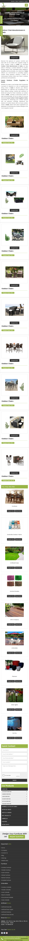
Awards (13, 1)
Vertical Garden (6, 812)
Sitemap (3, 858)
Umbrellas (5, 818)
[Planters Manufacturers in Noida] (14, 665)
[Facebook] (2, 933)
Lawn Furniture (6, 796)
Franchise (1, 19)
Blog (2, 855)
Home (3, 848)
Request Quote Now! (16, 837)
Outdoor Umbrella (6, 887)
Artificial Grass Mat (6, 907)
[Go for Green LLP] (5, 5)
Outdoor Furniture (6, 791)
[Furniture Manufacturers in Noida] (14, 497)
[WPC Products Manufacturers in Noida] (14, 610)
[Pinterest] (7, 933)
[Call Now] (2, 939)
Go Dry (26, 1)
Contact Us (21, 1)
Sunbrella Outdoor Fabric (9, 806)
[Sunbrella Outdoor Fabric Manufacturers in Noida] (14, 525)
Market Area (4, 860)
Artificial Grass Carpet (7, 909)
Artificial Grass (6, 809)
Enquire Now (14, 135)
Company (4, 850)
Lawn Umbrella (5, 892)
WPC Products (6, 815)
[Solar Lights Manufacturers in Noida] (14, 695)
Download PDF (1, 30)
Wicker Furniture (6, 799)
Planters (4, 821)
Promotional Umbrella (7, 897)
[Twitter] (4, 933)
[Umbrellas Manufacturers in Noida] (14, 638)
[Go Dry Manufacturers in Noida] (14, 724)
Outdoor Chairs (7, 138)
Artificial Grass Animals (7, 914)
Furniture (4, 789)
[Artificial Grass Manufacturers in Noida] (14, 553)
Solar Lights (5, 824)
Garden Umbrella (6, 889)
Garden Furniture (6, 794)
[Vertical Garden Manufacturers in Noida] (14, 581)
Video (16, 1)
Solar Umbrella (5, 900)
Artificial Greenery (6, 912)
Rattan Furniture (6, 801)
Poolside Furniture (6, 803)
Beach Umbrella (5, 895)
